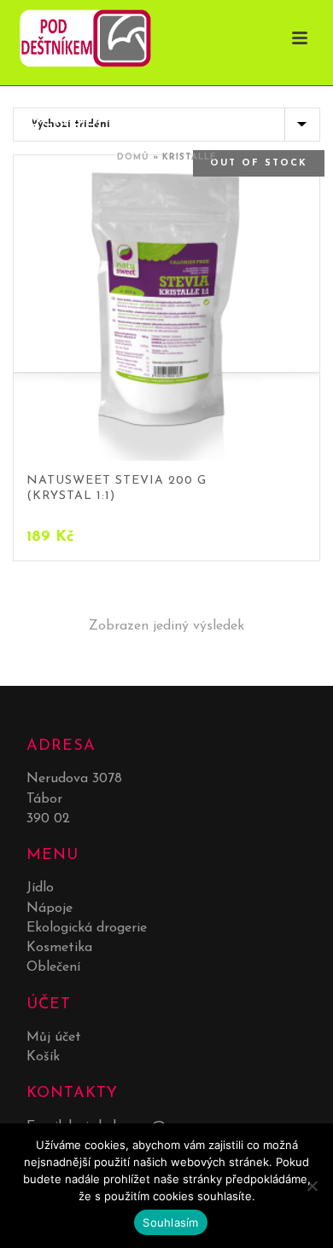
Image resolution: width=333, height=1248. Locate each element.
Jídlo (40, 888)
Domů (133, 157)
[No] (311, 1185)
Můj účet (53, 1037)
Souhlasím (170, 1222)
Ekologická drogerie (86, 928)
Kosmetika (59, 948)
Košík (43, 1057)
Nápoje (49, 908)
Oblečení (53, 967)
